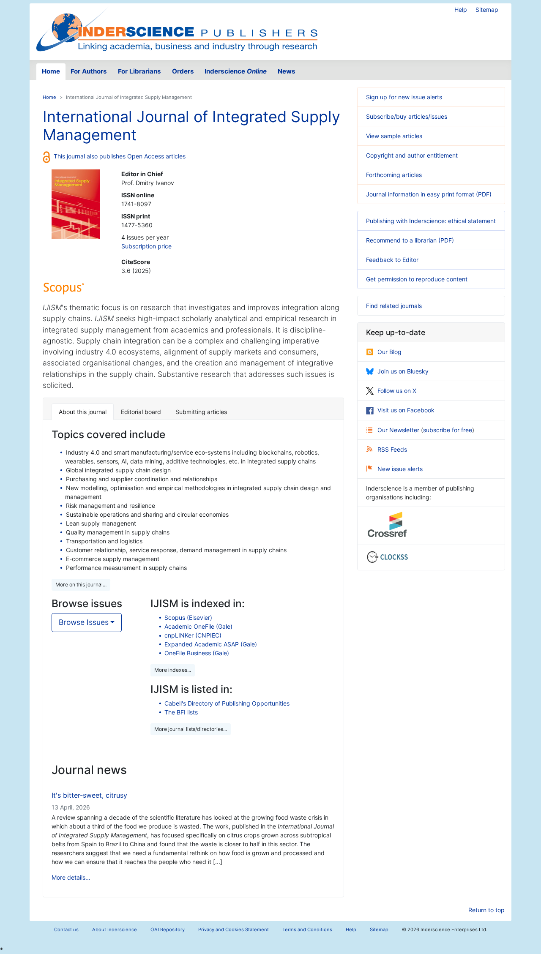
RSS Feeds (392, 449)
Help (460, 9)
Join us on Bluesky (403, 371)
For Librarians (139, 71)
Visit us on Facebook (405, 410)
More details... (71, 877)
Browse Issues (84, 622)
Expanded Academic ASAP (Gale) (210, 644)
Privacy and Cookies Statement (233, 929)
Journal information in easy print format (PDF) (429, 194)
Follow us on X (396, 390)
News (286, 71)
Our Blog (389, 351)
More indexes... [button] (172, 670)
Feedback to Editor (392, 259)
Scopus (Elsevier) (188, 617)
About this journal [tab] (83, 411)
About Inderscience (114, 929)
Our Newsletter (399, 429)
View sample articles (394, 135)
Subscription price (146, 246)
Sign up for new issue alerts (404, 97)
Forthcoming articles (394, 174)
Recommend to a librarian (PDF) (410, 240)
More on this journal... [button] (81, 584)
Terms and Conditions (307, 929)
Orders (183, 71)
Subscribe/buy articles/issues (406, 116)
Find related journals (394, 305)
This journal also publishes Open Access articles (120, 156)
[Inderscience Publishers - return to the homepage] (176, 28)
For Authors (89, 71)
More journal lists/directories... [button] (190, 729)
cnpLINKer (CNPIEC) (192, 635)
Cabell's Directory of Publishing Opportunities (227, 703)
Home (51, 71)
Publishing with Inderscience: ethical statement (431, 220)
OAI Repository (167, 929)
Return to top (486, 909)
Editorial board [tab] (141, 411)
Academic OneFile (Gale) (198, 626)
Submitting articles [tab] (201, 411)
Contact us (66, 929)
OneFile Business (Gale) (196, 653)
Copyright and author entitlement (412, 155)
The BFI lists (181, 712)
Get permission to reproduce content (416, 279)
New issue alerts (400, 468)
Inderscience (236, 71)
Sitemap (486, 9)
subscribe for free (447, 429)
